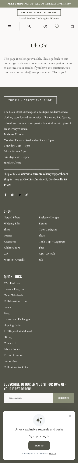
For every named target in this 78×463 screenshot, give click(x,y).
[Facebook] (5, 195)
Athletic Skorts (12, 247)
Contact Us (10, 343)
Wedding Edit (12, 223)
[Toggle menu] (10, 26)
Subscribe (63, 398)
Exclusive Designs (49, 217)
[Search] (29, 26)
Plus (41, 247)
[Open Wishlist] (57, 26)
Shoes (42, 235)
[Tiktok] (26, 194)
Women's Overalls (14, 260)
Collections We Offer (16, 367)
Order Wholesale (13, 295)
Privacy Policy (12, 349)
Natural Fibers (12, 217)
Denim (43, 223)
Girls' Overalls (47, 253)
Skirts (7, 229)
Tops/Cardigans (48, 229)
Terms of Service (13, 355)
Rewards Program (14, 289)
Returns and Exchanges (17, 319)
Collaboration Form (15, 301)
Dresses (8, 235)
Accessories (10, 241)
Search (7, 307)
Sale (41, 260)
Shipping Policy (13, 325)
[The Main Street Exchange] (39, 14)
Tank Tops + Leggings (52, 241)
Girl (6, 253)
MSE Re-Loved (12, 283)
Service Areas (11, 361)
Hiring (8, 337)
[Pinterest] (20, 195)
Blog (6, 313)
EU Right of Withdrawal (18, 331)
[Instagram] (12, 195)
